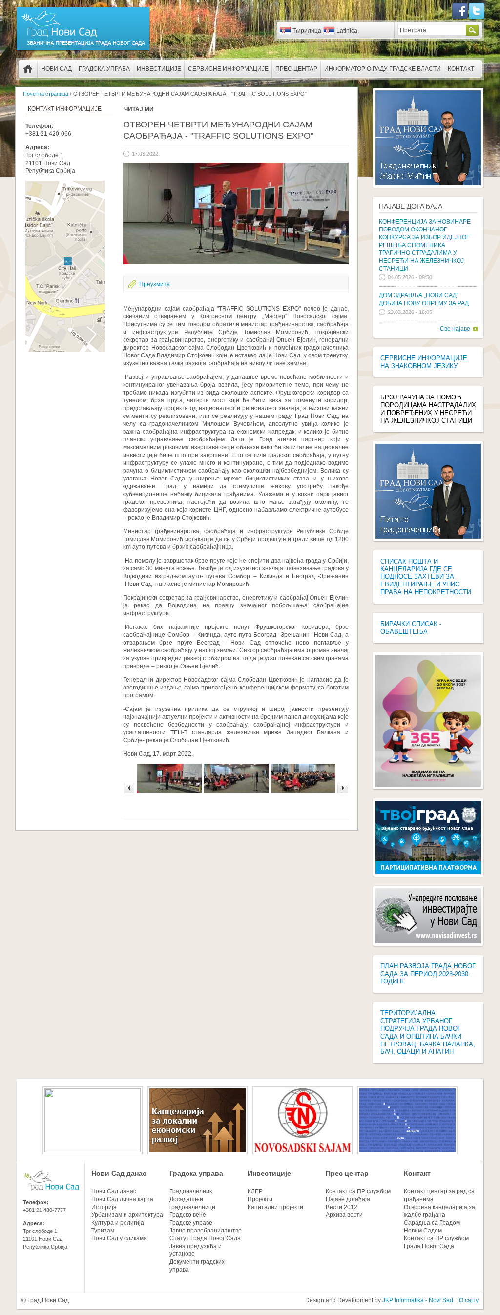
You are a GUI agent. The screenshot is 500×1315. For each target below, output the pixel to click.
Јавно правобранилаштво (205, 1230)
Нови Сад (56, 68)
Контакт (461, 68)
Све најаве (455, 328)
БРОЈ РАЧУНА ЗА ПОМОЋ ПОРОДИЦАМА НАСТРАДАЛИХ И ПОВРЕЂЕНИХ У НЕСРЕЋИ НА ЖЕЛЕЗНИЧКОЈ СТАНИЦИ (428, 409)
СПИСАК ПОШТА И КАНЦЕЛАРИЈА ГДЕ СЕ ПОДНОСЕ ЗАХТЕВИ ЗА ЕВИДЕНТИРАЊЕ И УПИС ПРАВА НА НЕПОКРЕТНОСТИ (425, 577)
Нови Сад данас (118, 1173)
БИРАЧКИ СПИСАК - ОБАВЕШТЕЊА (410, 627)
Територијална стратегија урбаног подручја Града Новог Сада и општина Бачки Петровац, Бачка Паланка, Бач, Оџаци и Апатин (427, 1032)
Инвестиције (159, 68)
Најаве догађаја (410, 206)
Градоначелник (190, 1191)
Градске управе (190, 1222)
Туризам (102, 1230)
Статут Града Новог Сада (205, 1238)
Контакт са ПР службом (358, 1191)
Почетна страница (28, 69)
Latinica (346, 30)
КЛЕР (255, 1191)
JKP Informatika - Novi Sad (417, 1300)
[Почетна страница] (83, 49)
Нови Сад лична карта (122, 1199)
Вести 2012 (341, 1207)
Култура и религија (117, 1222)
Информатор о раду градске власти (382, 68)
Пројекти (260, 1199)
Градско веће (187, 1214)
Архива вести (344, 1214)
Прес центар (296, 68)
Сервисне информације (228, 68)
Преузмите (154, 284)
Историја (104, 1207)
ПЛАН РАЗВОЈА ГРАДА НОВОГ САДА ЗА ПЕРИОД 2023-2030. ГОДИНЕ (428, 973)
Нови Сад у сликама (119, 1238)
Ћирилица (306, 30)
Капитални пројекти (275, 1207)
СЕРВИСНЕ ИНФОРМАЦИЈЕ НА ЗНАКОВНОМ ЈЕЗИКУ (423, 362)
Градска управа (104, 68)
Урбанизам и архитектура (127, 1214)
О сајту (469, 1300)
